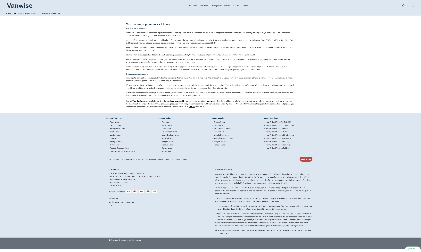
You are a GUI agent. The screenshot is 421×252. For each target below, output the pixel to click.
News (34, 13)
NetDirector (114, 240)
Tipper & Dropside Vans (119, 148)
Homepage (26, 13)
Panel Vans (114, 122)
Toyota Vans (167, 148)
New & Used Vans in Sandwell (278, 145)
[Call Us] (403, 5)
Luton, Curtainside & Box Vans (122, 151)
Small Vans (114, 132)
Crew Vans (114, 145)
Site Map (151, 159)
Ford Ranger (219, 132)
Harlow (192, 106)
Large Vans (114, 138)
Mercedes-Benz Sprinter (224, 138)
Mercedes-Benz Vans (170, 135)
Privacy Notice (141, 159)
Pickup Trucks (116, 141)
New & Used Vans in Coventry (278, 138)
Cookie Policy (129, 159)
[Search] (408, 5)
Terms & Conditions (116, 159)
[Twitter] (112, 206)
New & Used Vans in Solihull (278, 148)
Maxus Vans (167, 125)
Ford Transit (219, 125)
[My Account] (413, 5)
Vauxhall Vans (168, 138)
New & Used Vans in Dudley (277, 141)
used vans (211, 101)
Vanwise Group (138, 101)
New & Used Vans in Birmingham (280, 135)
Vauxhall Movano (221, 135)
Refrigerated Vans (117, 128)
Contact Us (176, 159)
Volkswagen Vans (169, 132)
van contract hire (178, 101)
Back (9, 13)
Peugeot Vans (167, 141)
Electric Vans (115, 125)
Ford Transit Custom (222, 128)
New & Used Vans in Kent (276, 132)
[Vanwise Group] (19, 5)
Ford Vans (166, 122)
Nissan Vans (167, 151)
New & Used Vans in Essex (277, 128)
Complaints (186, 159)
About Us (159, 159)
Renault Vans (167, 145)
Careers (167, 159)
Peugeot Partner (220, 141)
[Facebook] (109, 206)
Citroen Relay (219, 122)
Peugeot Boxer (220, 145)
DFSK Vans (166, 128)
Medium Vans (115, 135)
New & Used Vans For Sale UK (278, 122)
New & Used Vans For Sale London (280, 125)
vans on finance (162, 104)
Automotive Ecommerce (131, 240)
